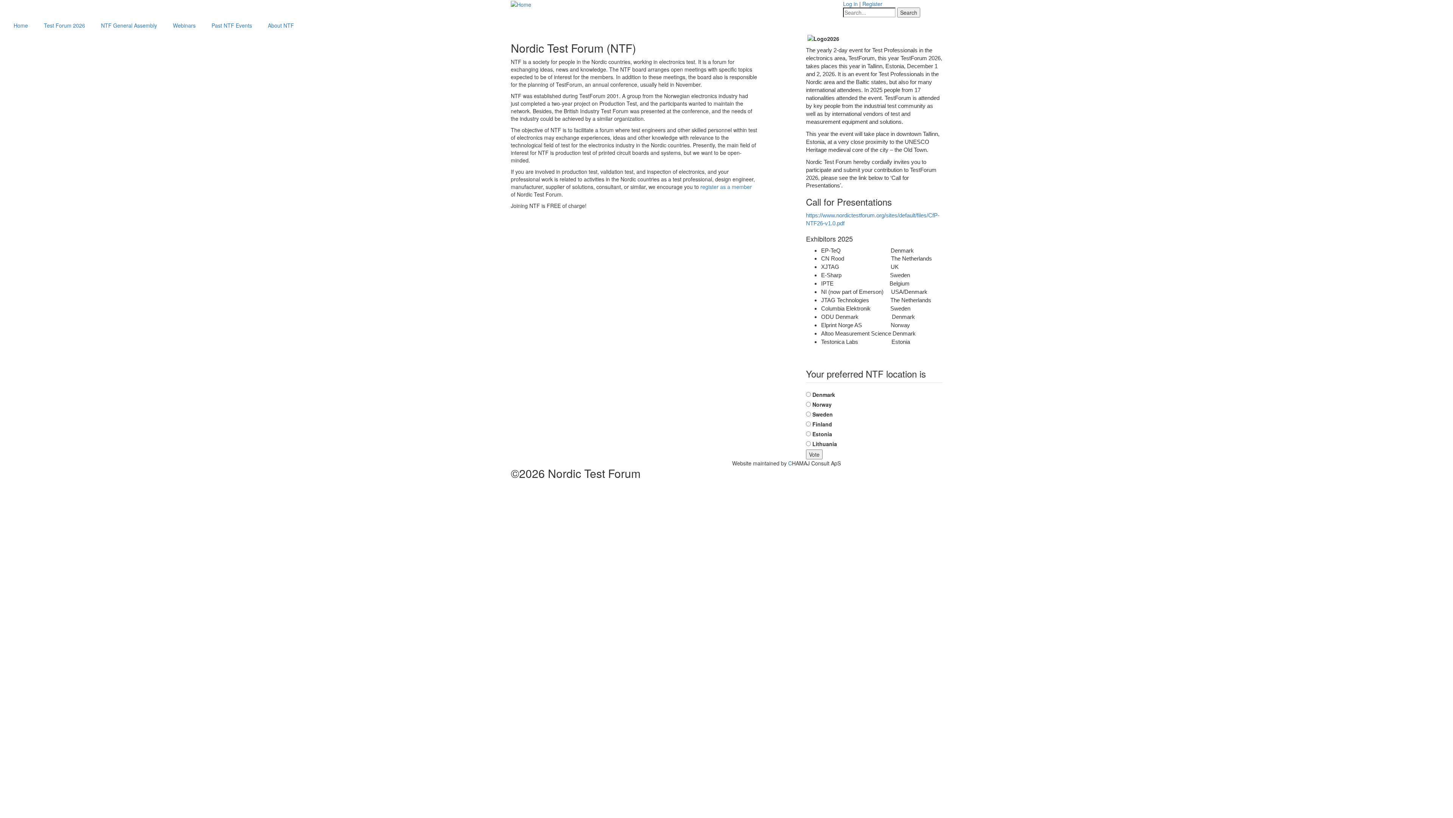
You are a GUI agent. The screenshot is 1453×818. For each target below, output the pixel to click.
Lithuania (824, 444)
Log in (850, 4)
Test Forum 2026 (64, 25)
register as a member (726, 186)
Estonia (822, 434)
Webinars (184, 25)
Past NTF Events (232, 25)
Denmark (823, 394)
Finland (822, 424)
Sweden (822, 414)
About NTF (281, 25)
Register (872, 4)
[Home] (521, 4)
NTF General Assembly (129, 25)
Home (21, 25)
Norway (822, 404)
